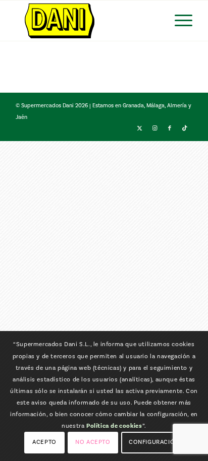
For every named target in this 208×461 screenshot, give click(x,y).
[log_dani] (86, 21)
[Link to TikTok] (184, 128)
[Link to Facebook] (169, 128)
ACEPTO (44, 442)
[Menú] (178, 21)
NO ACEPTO (92, 442)
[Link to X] (139, 128)
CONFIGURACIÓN (154, 442)
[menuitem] (178, 21)
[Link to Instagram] (154, 128)
